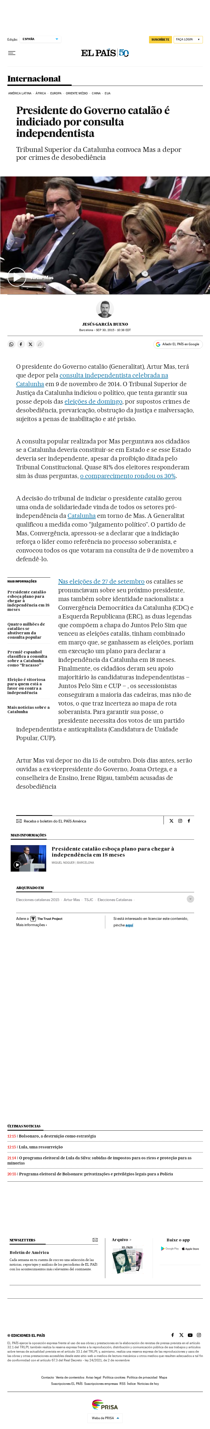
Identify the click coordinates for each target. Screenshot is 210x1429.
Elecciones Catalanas (115, 899)
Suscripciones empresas (101, 1383)
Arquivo (120, 1240)
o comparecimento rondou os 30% (127, 476)
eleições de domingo (93, 401)
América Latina (19, 93)
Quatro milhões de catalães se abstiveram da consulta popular (26, 631)
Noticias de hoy (148, 1383)
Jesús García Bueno (105, 324)
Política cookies (114, 1377)
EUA (107, 93)
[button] (105, 235)
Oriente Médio (77, 93)
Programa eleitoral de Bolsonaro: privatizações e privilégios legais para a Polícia (96, 1174)
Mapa (163, 1377)
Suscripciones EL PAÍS (67, 1383)
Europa (56, 93)
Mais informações (30, 925)
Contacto (47, 1377)
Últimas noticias (24, 1126)
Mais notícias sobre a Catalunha (28, 710)
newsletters (22, 1240)
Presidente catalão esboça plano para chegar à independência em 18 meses (28, 601)
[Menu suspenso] (11, 53)
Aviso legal (93, 1377)
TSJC (88, 899)
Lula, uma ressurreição (41, 1147)
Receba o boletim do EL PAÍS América (55, 821)
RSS (122, 1383)
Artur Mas (72, 899)
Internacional (34, 79)
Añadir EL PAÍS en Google (180, 344)
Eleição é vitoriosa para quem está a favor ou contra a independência (26, 686)
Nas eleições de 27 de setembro (101, 581)
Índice (131, 1383)
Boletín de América (29, 1253)
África (41, 93)
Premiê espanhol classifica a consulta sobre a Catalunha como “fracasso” (27, 658)
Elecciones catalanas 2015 (37, 899)
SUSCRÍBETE (160, 39)
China (96, 93)
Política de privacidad (142, 1377)
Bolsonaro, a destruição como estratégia (57, 1136)
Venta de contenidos (70, 1377)
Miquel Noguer (63, 862)
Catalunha (82, 516)
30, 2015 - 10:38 (113, 330)
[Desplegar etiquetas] (190, 899)
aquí (129, 925)
